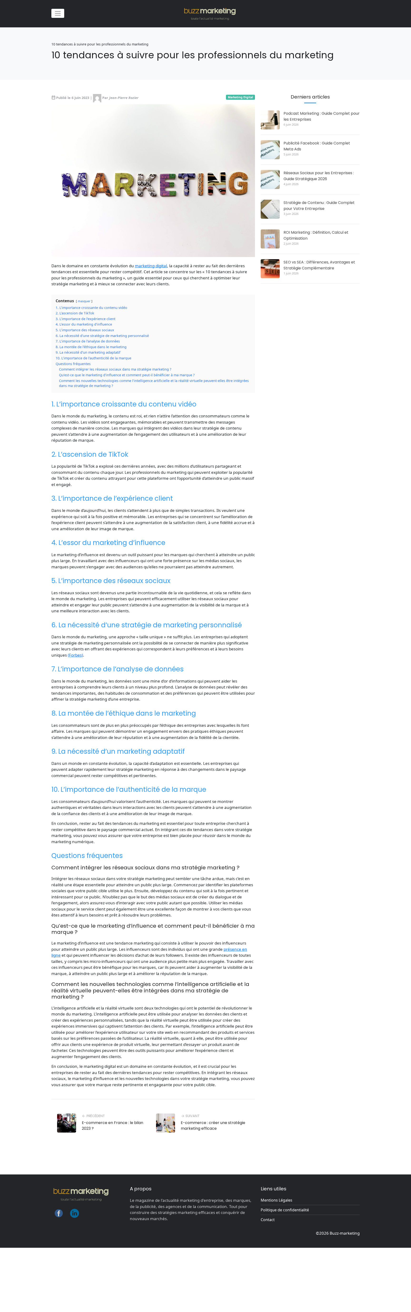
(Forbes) (75, 655)
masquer (84, 301)
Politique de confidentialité (285, 1210)
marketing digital (151, 265)
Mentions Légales (276, 1200)
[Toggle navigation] (57, 13)
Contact (268, 1219)
